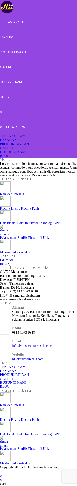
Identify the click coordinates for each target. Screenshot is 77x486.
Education (7, 260)
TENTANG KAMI (13, 136)
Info (3, 264)
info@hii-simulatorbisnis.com (32, 345)
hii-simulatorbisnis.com (27, 359)
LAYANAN (8, 140)
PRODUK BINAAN (14, 144)
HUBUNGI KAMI (13, 152)
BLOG (5, 156)
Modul (6, 160)
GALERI (6, 148)
